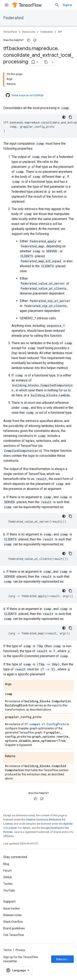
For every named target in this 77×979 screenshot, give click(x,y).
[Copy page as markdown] (46, 62)
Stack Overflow (13, 921)
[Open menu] (6, 5)
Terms (7, 950)
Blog (6, 864)
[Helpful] (28, 40)
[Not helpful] (35, 40)
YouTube (9, 890)
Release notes (12, 915)
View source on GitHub (27, 95)
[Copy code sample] (70, 117)
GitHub (7, 877)
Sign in (67, 5)
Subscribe (63, 959)
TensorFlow (10, 31)
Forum (7, 870)
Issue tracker (11, 908)
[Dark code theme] (64, 117)
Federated (13, 17)
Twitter (8, 883)
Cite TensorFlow (13, 935)
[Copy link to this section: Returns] (19, 756)
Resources (28, 31)
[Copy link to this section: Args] (15, 684)
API (60, 31)
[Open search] (57, 4)
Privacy (20, 950)
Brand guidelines (14, 928)
